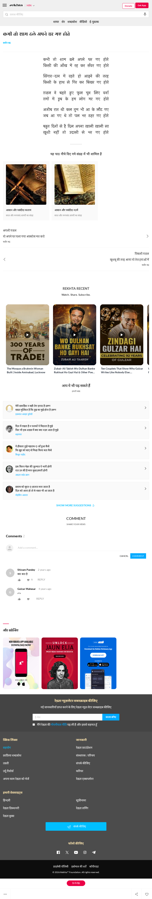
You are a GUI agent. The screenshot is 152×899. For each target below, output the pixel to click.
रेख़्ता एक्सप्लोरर (85, 778)
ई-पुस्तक (94, 21)
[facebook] (58, 852)
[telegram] (94, 852)
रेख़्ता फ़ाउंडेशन (84, 747)
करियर (79, 770)
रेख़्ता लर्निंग (82, 808)
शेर (63, 21)
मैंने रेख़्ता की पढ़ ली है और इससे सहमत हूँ (67, 724)
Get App (142, 5)
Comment (138, 556)
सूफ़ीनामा (81, 800)
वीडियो (83, 21)
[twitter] (67, 852)
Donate (128, 5)
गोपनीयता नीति (59, 724)
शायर (56, 21)
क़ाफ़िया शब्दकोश (12, 755)
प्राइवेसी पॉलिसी (60, 866)
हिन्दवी (6, 800)
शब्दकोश (72, 21)
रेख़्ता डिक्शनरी (11, 808)
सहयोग (7, 747)
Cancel (124, 556)
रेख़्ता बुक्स (8, 815)
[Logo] (16, 5)
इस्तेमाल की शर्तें (78, 866)
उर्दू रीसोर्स (8, 770)
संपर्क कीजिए (83, 763)
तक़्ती (6, 763)
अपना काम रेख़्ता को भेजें (16, 778)
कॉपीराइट (94, 866)
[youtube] (76, 852)
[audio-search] (145, 14)
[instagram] (85, 852)
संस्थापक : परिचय (85, 755)
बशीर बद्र (7, 43)
